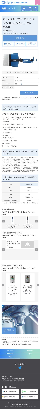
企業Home (10, 350)
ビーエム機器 (18, 80)
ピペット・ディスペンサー (9, 33)
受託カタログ (10, 353)
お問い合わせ (20, 38)
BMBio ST (17, 77)
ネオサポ (10, 357)
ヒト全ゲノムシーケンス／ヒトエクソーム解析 (13, 244)
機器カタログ (13, 8)
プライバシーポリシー (13, 403)
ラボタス (30, 353)
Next (36, 221)
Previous (3, 221)
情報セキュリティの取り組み (19, 404)
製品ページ (18, 84)
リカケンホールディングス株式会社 (13, 378)
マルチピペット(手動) (23, 33)
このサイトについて (26, 403)
